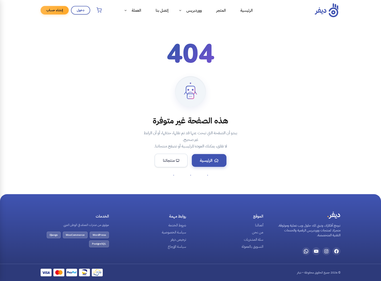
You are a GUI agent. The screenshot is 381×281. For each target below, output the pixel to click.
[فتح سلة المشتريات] (99, 10)
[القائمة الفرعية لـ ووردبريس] (180, 10)
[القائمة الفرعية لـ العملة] (125, 10)
